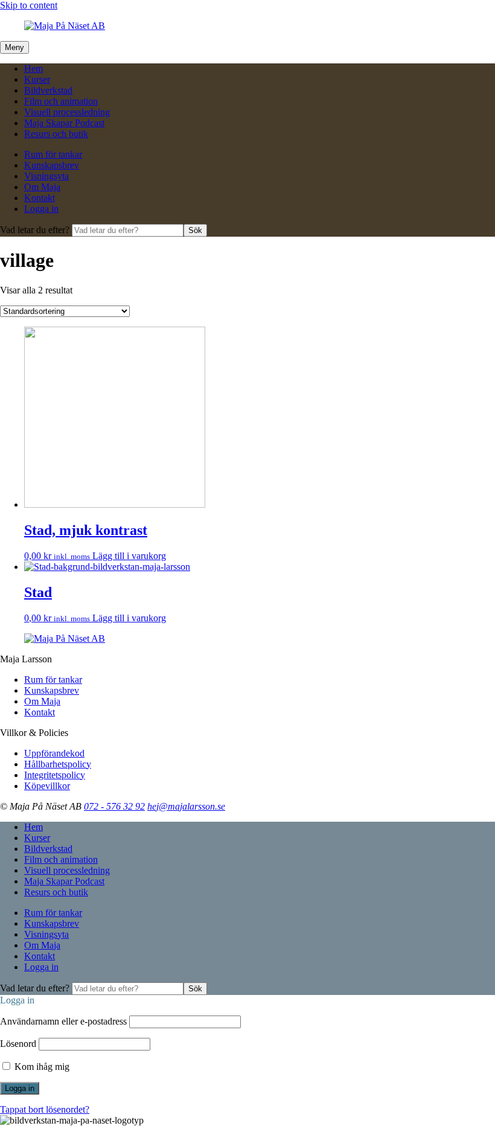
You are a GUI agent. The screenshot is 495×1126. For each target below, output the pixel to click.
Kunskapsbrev (51, 165)
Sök (195, 230)
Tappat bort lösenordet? (44, 1109)
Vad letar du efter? (36, 230)
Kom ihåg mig (40, 1066)
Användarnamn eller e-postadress (63, 1021)
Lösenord (18, 1043)
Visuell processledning (67, 112)
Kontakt (39, 198)
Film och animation (61, 101)
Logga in (41, 208)
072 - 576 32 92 (114, 806)
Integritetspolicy (54, 775)
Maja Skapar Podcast (64, 123)
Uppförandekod (54, 753)
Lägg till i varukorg (129, 556)
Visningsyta (46, 176)
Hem (33, 68)
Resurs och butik (56, 134)
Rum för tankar (53, 154)
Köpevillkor (47, 786)
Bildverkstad (48, 90)
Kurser (37, 79)
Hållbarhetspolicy (57, 764)
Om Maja (42, 187)
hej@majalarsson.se (186, 806)
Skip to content (28, 5)
